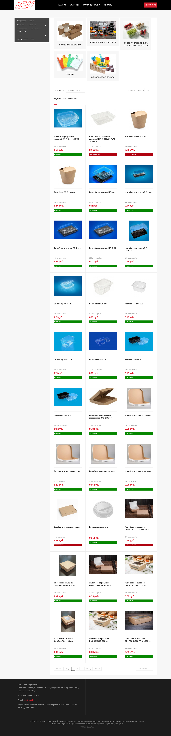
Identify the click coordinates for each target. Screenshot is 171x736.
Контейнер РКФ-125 (63, 304)
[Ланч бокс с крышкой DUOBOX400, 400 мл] (68, 621)
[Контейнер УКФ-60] (68, 397)
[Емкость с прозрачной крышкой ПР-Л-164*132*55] (68, 118)
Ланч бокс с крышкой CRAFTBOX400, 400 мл (64, 584)
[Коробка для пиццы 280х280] (68, 454)
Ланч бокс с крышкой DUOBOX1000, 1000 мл (135, 584)
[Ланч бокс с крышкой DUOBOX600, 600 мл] (103, 620)
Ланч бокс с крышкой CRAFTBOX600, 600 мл (100, 584)
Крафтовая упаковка (70, 45)
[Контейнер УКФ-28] (103, 341)
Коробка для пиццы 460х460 (138, 471)
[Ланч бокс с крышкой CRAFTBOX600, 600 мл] (103, 564)
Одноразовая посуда (103, 77)
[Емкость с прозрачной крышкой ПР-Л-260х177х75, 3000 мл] (103, 118)
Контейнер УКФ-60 (62, 415)
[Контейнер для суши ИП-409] (103, 174)
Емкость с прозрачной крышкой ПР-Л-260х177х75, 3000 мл (102, 139)
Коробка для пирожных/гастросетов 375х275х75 (100, 416)
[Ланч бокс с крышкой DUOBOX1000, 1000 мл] (139, 564)
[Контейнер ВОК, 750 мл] (67, 175)
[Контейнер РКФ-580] (139, 286)
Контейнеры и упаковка (103, 42)
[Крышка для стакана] (103, 510)
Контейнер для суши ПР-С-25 (102, 248)
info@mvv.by (29, 700)
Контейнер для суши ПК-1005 (138, 192)
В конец (97, 669)
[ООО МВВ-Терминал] (24, 5)
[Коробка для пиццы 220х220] (139, 398)
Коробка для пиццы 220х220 (138, 415)
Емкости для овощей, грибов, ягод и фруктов (136, 44)
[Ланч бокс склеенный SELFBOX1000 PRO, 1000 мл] (139, 620)
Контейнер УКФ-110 (63, 360)
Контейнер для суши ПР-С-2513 (136, 249)
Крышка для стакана (98, 527)
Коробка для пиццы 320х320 (102, 471)
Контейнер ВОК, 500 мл (135, 137)
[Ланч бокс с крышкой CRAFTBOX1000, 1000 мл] (139, 509)
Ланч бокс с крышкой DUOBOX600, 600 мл (99, 640)
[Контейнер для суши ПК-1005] (139, 174)
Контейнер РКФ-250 (98, 304)
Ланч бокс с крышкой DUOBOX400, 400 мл (63, 640)
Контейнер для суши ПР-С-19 (67, 248)
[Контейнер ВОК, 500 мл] (139, 119)
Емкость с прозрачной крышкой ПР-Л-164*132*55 (66, 138)
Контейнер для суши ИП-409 (102, 192)
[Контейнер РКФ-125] (68, 286)
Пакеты (70, 74)
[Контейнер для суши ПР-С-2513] (139, 231)
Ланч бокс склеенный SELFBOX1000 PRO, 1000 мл (138, 640)
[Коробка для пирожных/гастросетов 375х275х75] (103, 396)
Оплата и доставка (91, 5)
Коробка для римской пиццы (67, 527)
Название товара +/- (74, 90)
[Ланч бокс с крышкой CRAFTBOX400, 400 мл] (67, 565)
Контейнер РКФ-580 (134, 304)
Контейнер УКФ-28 (97, 360)
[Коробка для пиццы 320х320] (103, 454)
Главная (62, 5)
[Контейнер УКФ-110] (68, 341)
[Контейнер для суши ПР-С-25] (103, 230)
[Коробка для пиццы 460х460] (139, 454)
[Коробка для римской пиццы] (67, 510)
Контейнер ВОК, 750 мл (64, 192)
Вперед (88, 669)
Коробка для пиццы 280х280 (67, 471)
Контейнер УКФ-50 (133, 360)
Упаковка (74, 5)
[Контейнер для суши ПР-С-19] (68, 230)
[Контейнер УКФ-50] (139, 341)
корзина (150, 5)
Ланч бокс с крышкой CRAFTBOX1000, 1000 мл (137, 528)
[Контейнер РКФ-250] (103, 286)
